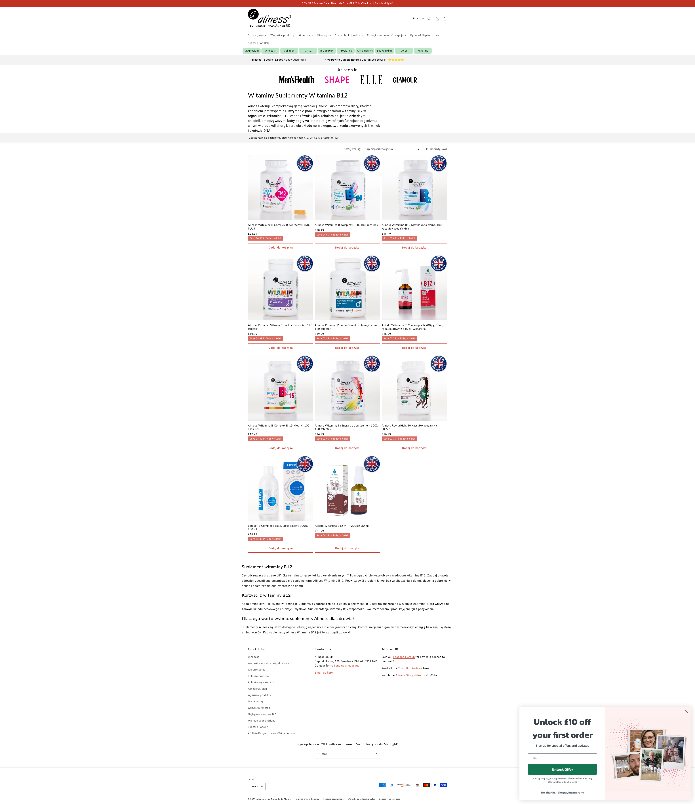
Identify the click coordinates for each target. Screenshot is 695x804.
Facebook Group (404, 657)
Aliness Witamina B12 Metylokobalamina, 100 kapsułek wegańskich (412, 226)
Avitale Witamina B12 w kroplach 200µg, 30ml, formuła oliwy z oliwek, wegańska (412, 326)
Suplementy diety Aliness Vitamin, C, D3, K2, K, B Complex (300, 137)
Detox (404, 50)
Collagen (289, 50)
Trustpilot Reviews (410, 668)
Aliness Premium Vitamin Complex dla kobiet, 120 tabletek (280, 326)
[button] (305, 35)
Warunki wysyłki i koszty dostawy (268, 663)
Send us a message (346, 665)
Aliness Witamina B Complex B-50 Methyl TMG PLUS (279, 226)
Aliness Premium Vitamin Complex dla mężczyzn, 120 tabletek (346, 326)
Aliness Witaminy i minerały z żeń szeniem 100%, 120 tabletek (347, 427)
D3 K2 (308, 50)
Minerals (423, 50)
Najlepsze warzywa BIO (262, 714)
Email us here (324, 672)
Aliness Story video (408, 675)
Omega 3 (270, 50)
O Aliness (253, 656)
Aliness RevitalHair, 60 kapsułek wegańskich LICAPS (410, 427)
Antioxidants (365, 50)
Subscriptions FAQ (259, 726)
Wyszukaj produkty (259, 695)
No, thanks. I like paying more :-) (562, 792)
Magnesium (252, 50)
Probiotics (346, 50)
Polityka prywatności (261, 682)
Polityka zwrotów (258, 676)
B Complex (326, 50)
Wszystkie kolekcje (259, 707)
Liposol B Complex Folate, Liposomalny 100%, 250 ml (278, 527)
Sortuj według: (352, 149)
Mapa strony (256, 701)
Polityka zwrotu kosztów (307, 799)
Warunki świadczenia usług (362, 799)
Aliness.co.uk (263, 799)
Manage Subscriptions (261, 720)
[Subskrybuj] (376, 754)
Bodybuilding (385, 50)
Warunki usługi (257, 669)
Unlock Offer (562, 769)
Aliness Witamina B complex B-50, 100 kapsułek (346, 224)
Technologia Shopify (281, 799)
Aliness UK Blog (257, 688)
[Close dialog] (687, 711)
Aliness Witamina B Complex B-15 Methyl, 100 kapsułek (278, 427)
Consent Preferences (389, 799)
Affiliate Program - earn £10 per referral (272, 733)
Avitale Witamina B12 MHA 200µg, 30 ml (342, 525)
